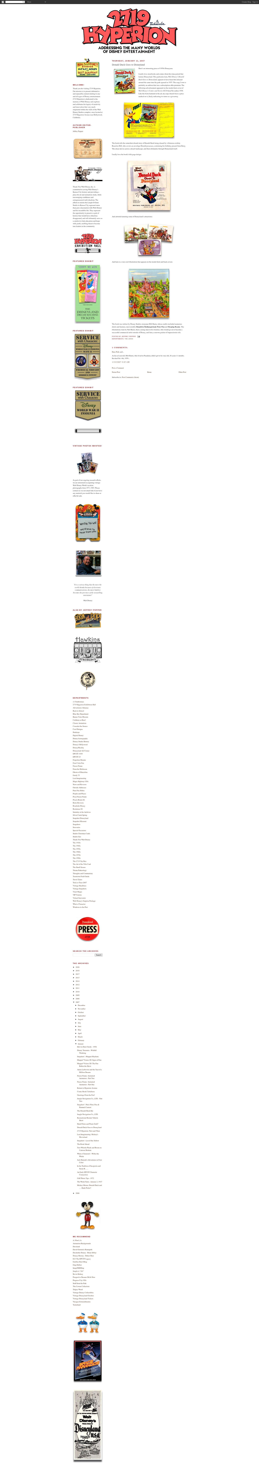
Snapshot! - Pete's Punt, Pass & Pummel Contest (88, 1105)
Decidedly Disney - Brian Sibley (84, 1252)
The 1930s (77, 842)
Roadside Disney (79, 806)
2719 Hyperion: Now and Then (88, 1131)
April (80, 1033)
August (80, 1019)
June (79, 1026)
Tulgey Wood (78, 1289)
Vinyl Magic (77, 891)
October (81, 1012)
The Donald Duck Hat (85, 1111)
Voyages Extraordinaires (82, 1301)
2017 (77, 974)
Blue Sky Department (80, 714)
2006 (77, 1193)
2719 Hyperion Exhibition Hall (84, 704)
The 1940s (77, 846)
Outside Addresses (79, 787)
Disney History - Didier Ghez (83, 1255)
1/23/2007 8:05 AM (121, 362)
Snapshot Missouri (79, 821)
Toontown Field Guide (81, 876)
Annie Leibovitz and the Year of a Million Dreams (89, 1070)
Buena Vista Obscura (80, 717)
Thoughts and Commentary (83, 873)
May (79, 1030)
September (82, 1016)
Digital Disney (78, 735)
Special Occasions (79, 830)
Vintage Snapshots (79, 888)
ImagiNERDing (78, 1268)
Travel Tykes (77, 879)
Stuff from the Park (79, 1283)
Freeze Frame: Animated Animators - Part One (86, 1083)
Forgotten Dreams (79, 760)
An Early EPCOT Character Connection (87, 1173)
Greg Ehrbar (77, 1265)
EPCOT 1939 (78, 753)
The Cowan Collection (81, 1286)
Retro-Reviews (78, 803)
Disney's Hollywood (80, 744)
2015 (77, 977)
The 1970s (77, 855)
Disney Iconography (80, 738)
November (81, 1009)
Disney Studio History (81, 741)
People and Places (79, 793)
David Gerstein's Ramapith (82, 1249)
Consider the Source (80, 726)
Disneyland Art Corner (81, 750)
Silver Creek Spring (80, 815)
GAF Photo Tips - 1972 (85, 1178)
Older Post (182, 372)
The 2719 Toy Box (79, 861)
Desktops (76, 732)
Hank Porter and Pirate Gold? (87, 1124)
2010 (77, 991)
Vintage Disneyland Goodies (83, 1295)
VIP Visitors (77, 895)
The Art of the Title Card (82, 864)
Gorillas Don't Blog (80, 1262)
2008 (77, 998)
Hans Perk (115, 352)
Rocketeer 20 (78, 809)
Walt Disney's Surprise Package (84, 901)
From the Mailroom (80, 769)
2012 (77, 984)
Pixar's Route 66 (79, 800)
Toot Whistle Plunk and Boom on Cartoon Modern (89, 1148)
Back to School (78, 711)
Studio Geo (77, 836)
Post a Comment (118, 368)
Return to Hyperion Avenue (87, 1088)
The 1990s (77, 858)
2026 (77, 967)
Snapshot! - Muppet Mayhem (87, 1056)
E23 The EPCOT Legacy (82, 1259)
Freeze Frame (77, 766)
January (81, 1044)
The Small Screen (79, 867)
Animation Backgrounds (82, 1243)
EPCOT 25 (77, 757)
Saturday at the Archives (82, 812)
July (79, 1023)
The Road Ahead (83, 1144)
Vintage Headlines (79, 885)
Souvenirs (76, 827)
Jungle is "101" (78, 1271)
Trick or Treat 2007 (80, 882)
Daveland (76, 1246)
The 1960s (77, 852)
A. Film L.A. (77, 1240)
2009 (77, 995)
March (80, 1037)
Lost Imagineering (79, 778)
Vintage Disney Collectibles (83, 1292)
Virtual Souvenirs (79, 898)
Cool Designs (78, 729)
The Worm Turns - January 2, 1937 (89, 1181)
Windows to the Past (80, 907)
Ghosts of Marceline (80, 772)
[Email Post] (138, 336)
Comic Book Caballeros (86, 1091)
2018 (77, 970)
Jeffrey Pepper (78, 131)
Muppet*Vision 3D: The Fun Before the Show (87, 1064)
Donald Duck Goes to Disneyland (128, 64)
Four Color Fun (78, 763)
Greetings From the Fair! (86, 1095)
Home (149, 372)
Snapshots (76, 824)
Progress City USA (79, 1280)
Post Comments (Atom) (130, 377)
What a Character (79, 904)
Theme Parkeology (80, 870)
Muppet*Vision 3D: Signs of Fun (89, 1060)
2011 (77, 988)
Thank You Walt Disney (81, 839)
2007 (77, 1002)
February (81, 1040)
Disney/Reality (78, 747)
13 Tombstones (78, 701)
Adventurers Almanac (81, 707)
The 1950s (129, 339)
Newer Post (116, 372)
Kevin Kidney (78, 1274)
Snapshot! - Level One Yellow (88, 1140)
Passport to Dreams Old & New (84, 1277)
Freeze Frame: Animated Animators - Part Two (86, 1077)
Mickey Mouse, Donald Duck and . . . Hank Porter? (89, 1186)
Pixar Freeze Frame (80, 796)
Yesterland (77, 1305)
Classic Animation (79, 723)
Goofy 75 (76, 775)
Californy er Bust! (79, 720)
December (81, 1005)
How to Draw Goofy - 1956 (87, 1047)
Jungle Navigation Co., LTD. (87, 1114)
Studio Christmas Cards (81, 833)
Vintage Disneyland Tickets (83, 1298)
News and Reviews (79, 784)
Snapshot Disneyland (80, 818)
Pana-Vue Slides (78, 790)
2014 (77, 981)
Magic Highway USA (80, 781)
